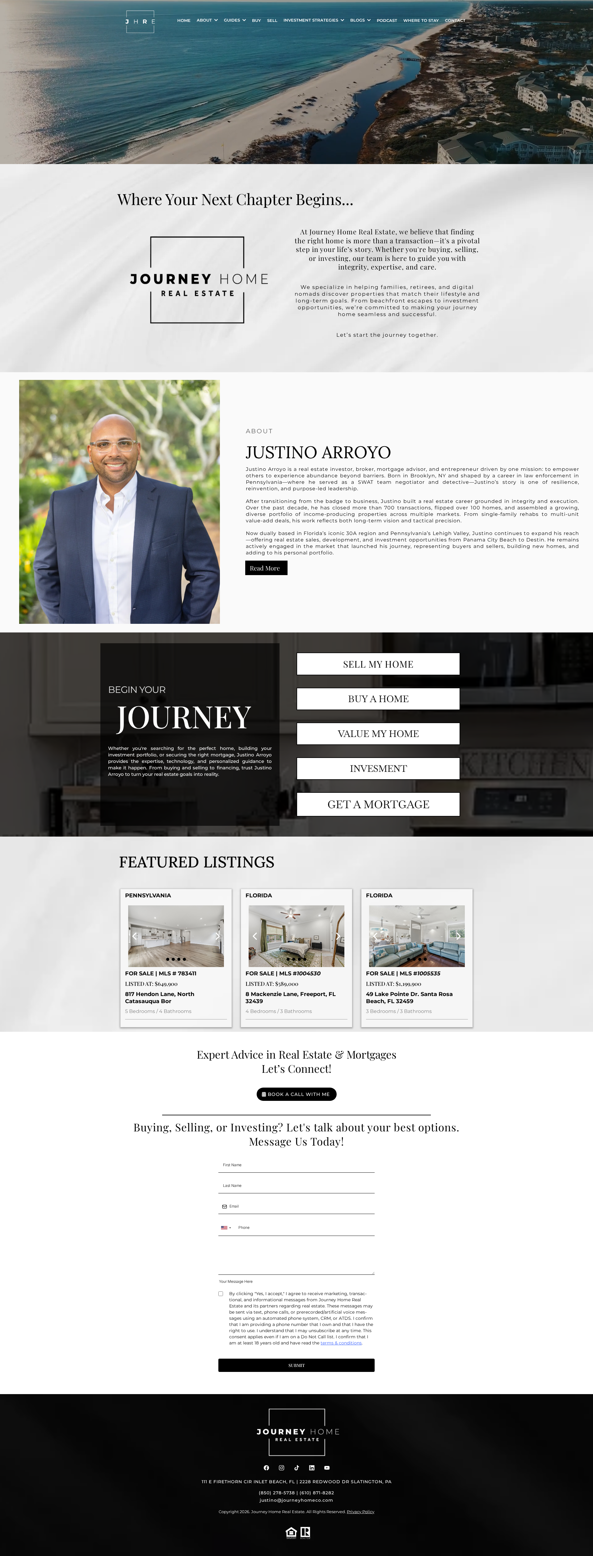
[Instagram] (281, 1468)
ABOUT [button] (205, 20)
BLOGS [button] (358, 20)
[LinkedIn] (311, 1468)
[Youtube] (326, 1468)
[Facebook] (266, 1468)
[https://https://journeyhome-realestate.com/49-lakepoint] (417, 936)
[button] (341, 20)
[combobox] (226, 1228)
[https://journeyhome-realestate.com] (140, 21)
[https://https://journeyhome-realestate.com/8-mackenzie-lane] (296, 936)
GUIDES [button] (232, 20)
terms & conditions (341, 1343)
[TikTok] (296, 1468)
